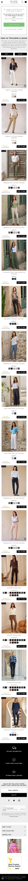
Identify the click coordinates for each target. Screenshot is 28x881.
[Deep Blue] (19, 188)
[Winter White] (8, 593)
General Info (6, 834)
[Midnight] (17, 595)
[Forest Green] (24, 593)
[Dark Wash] (13, 324)
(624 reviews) (6, 599)
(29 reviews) (6, 192)
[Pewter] (3, 593)
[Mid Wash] (10, 324)
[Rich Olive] (13, 595)
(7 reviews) (5, 283)
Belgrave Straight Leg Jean (14, 319)
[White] (13, 96)
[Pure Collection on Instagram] (19, 800)
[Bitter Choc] (17, 593)
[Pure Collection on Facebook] (9, 800)
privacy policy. (14, 816)
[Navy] (12, 188)
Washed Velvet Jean (14, 588)
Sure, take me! (14, 24)
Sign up (14, 795)
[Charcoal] (15, 324)
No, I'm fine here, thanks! (14, 29)
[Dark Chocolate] (15, 595)
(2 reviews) (5, 101)
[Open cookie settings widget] (3, 878)
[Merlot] (13, 593)
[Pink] (16, 188)
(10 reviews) (6, 418)
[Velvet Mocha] (22, 593)
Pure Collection (8, 831)
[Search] (22, 2)
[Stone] (15, 96)
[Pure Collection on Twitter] (14, 800)
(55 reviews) (6, 328)
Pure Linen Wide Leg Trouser (14, 408)
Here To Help (6, 827)
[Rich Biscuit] (10, 595)
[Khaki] (9, 188)
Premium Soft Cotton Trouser (14, 183)
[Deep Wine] (15, 593)
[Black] (10, 593)
